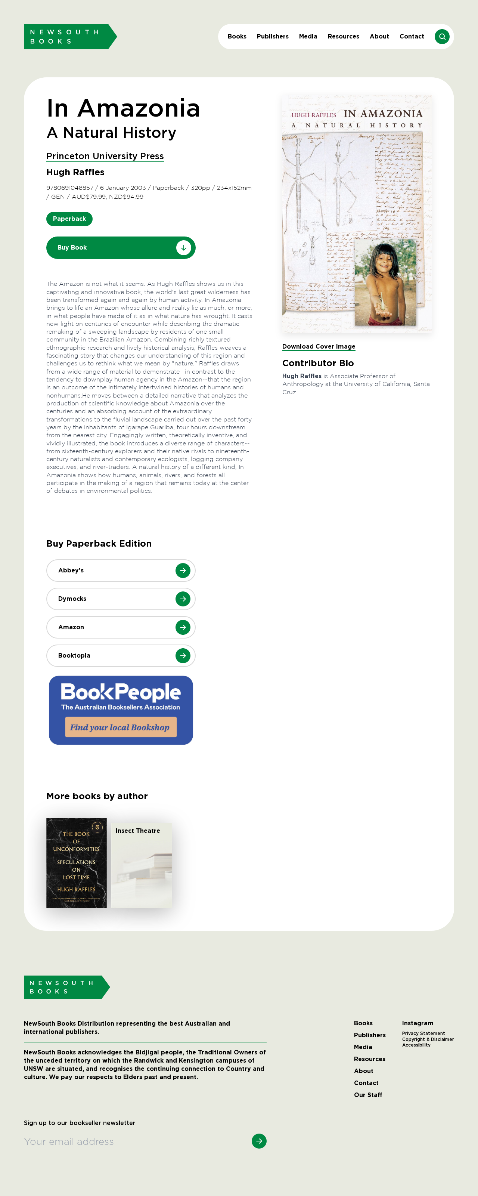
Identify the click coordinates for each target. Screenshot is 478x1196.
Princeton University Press (105, 156)
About (379, 36)
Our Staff (368, 1095)
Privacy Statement (423, 1033)
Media (308, 36)
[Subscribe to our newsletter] (259, 1141)
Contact (412, 36)
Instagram (418, 1023)
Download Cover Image (319, 346)
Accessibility (416, 1045)
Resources (343, 36)
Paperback (69, 219)
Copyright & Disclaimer (428, 1039)
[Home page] (70, 36)
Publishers (273, 36)
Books (237, 36)
